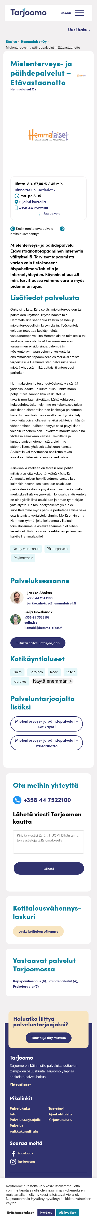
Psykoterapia (23, 558)
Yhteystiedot (20, 1084)
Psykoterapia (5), (26, 986)
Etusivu (11, 41)
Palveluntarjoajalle (25, 1119)
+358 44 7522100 (33, 207)
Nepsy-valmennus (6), (30, 980)
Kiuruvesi (20, 681)
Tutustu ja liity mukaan (48, 1037)
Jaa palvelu (51, 213)
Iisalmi (17, 672)
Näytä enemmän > (52, 681)
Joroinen (36, 672)
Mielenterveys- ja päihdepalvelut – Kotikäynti (46, 723)
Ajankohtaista (60, 1113)
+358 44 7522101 (36, 617)
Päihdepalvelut (57, 549)
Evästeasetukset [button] (20, 1212)
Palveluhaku (20, 1108)
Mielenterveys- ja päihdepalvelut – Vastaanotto (46, 742)
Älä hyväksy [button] (67, 1212)
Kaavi (54, 672)
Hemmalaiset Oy (34, 41)
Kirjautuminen (60, 1119)
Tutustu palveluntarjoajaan (38, 642)
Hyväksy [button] (46, 1212)
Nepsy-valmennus (26, 549)
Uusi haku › (79, 29)
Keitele (70, 672)
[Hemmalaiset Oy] (82, 75)
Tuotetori (56, 1108)
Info (13, 1113)
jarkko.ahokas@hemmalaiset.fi (51, 603)
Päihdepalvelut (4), (63, 980)
